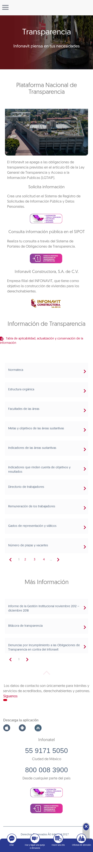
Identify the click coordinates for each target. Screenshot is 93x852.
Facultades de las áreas (23, 409)
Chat (12, 845)
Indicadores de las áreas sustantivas (32, 448)
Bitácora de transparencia (25, 626)
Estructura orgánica (21, 389)
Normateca (15, 370)
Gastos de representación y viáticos (32, 526)
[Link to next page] (58, 560)
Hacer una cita (58, 845)
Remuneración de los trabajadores (31, 506)
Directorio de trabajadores (26, 487)
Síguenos (10, 696)
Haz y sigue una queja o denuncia (35, 846)
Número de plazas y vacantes (28, 545)
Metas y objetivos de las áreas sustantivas (36, 428)
